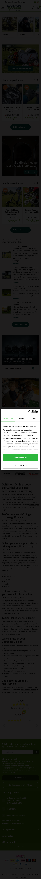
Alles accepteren (20, 458)
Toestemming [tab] (8, 418)
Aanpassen (19, 465)
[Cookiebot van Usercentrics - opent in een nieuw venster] (28, 411)
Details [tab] (21, 418)
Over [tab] (34, 418)
